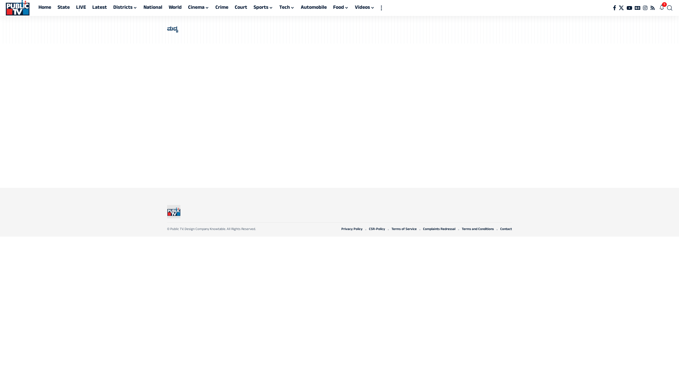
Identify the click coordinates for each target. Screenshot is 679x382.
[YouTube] (629, 8)
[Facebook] (614, 8)
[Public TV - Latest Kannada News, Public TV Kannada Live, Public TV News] (17, 8)
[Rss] (652, 8)
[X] (621, 8)
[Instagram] (645, 8)
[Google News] (637, 8)
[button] (381, 8)
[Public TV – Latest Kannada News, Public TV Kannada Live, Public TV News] (173, 211)
